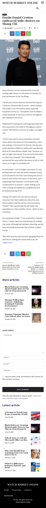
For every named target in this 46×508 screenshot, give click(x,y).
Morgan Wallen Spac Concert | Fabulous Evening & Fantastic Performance (14, 303)
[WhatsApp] (28, 33)
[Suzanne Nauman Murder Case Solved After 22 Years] (36, 318)
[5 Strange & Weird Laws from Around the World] (35, 415)
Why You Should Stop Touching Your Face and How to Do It (16, 453)
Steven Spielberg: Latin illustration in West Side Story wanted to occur (11, 267)
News (4, 14)
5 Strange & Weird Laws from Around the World (16, 413)
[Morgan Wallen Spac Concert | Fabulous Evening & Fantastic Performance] (36, 303)
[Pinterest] (23, 33)
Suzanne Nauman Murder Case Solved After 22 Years (17, 315)
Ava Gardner (9, 28)
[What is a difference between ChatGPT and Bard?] (35, 467)
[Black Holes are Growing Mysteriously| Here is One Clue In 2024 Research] (36, 290)
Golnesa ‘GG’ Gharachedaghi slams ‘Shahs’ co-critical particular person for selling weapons (36, 269)
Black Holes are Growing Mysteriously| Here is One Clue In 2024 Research (17, 289)
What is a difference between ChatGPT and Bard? (15, 466)
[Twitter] (17, 33)
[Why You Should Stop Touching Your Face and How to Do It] (35, 454)
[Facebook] (12, 33)
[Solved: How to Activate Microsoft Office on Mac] (35, 441)
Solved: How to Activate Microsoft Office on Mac (16, 439)
